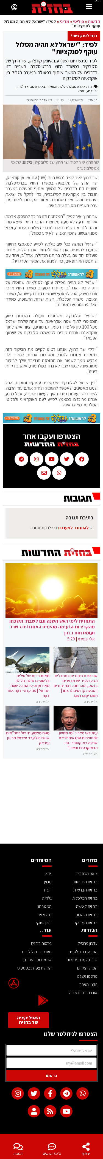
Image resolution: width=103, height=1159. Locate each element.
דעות (48, 890)
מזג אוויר (45, 915)
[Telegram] (66, 1093)
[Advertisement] (51, 802)
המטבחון (44, 906)
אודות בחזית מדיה (83, 993)
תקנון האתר (88, 984)
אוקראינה (79, 86)
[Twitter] (34, 1093)
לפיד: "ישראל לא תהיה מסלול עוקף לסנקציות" (57, 48)
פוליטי (78, 21)
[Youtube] (66, 1111)
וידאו (48, 873)
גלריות (47, 898)
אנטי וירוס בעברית (37, 960)
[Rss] (50, 1111)
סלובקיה (92, 91)
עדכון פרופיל (88, 943)
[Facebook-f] (50, 1093)
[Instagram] (18, 1093)
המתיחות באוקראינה (44, 86)
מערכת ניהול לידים (37, 951)
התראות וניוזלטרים (83, 951)
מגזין (48, 882)
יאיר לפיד (23, 86)
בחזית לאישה (87, 906)
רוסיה (81, 91)
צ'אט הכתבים (52, 1153)
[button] (89, 7)
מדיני (64, 21)
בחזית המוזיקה (86, 923)
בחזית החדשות (86, 882)
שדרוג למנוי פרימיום (82, 960)
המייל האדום (87, 968)
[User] (34, 1111)
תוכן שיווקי (44, 923)
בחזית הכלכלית (85, 898)
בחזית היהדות (87, 915)
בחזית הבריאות (85, 890)
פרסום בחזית (41, 943)
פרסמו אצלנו (87, 976)
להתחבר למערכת (73, 528)
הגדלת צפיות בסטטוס (34, 968)
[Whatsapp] (82, 1093)
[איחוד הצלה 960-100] (51, 277)
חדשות (94, 21)
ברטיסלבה (65, 86)
